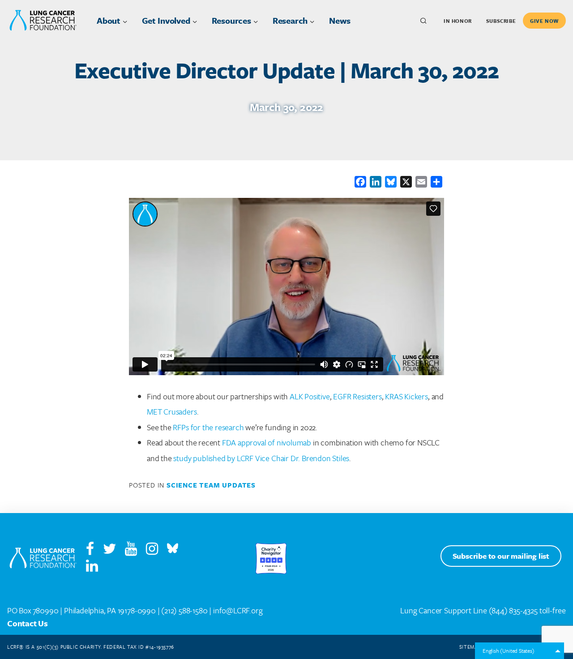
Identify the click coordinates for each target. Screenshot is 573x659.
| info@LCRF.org (235, 610)
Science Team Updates (211, 485)
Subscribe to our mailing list (501, 555)
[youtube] (134, 550)
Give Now (544, 21)
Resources (231, 20)
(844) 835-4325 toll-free (527, 610)
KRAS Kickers (406, 396)
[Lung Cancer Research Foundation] (43, 558)
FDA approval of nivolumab (266, 442)
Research (290, 20)
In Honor (458, 21)
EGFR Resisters (357, 396)
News (339, 20)
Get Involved (166, 20)
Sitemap (470, 646)
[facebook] (90, 550)
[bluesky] (172, 550)
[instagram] (155, 550)
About (108, 20)
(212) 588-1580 (184, 610)
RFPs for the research (208, 427)
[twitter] (109, 550)
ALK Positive (310, 396)
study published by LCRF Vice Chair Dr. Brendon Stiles (261, 458)
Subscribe (501, 21)
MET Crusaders (172, 411)
